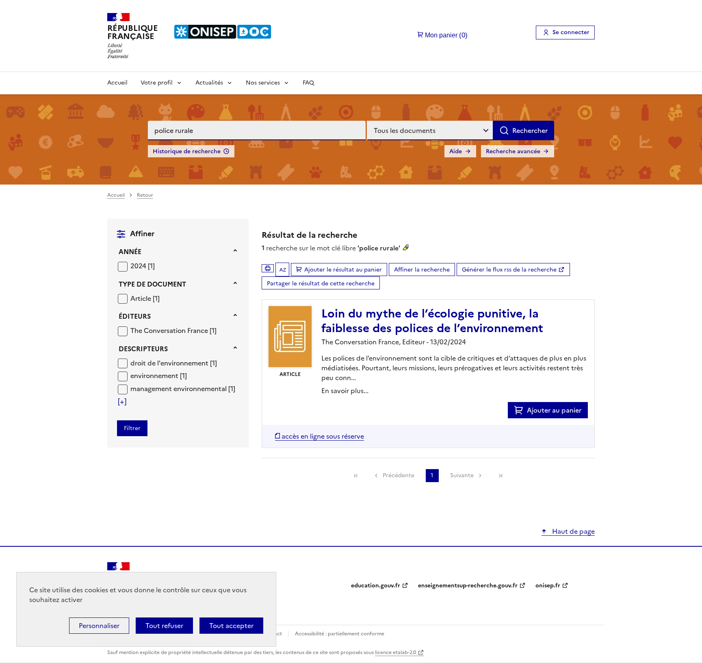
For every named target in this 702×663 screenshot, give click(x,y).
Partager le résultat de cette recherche (321, 283)
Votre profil (157, 82)
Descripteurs (143, 349)
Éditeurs (135, 316)
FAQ (308, 82)
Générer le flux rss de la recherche (509, 269)
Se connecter (570, 32)
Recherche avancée (513, 151)
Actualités (209, 82)
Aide (455, 151)
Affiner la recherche (422, 269)
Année (130, 252)
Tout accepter (231, 625)
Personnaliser (99, 625)
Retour (145, 195)
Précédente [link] (398, 475)
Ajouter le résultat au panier (343, 269)
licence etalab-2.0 (395, 652)
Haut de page (572, 531)
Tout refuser (164, 625)
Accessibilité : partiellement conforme (339, 633)
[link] (355, 475)
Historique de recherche (187, 151)
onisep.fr (547, 585)
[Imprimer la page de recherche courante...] (267, 268)
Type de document (152, 284)
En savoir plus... (344, 391)
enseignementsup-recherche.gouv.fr (468, 585)
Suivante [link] (462, 475)
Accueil (117, 82)
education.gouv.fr (375, 585)
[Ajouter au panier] (520, 410)
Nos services (263, 82)
